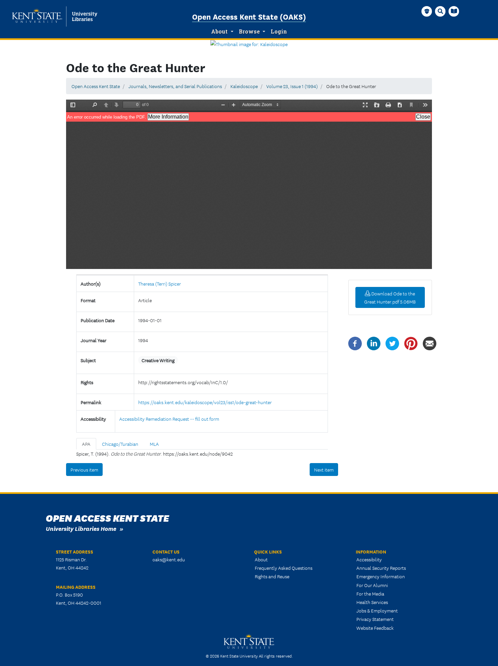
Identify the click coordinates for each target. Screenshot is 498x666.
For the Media (370, 593)
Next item (324, 469)
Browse (249, 31)
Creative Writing (158, 360)
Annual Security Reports (381, 567)
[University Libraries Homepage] (454, 11)
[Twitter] (392, 343)
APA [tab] (86, 444)
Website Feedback (375, 627)
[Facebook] (355, 343)
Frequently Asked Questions (283, 567)
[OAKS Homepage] (427, 11)
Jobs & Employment (377, 610)
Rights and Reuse (272, 576)
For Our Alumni (372, 585)
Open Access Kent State (95, 86)
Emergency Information (380, 576)
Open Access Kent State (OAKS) (249, 16)
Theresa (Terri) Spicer (159, 283)
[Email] (429, 343)
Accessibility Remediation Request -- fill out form (169, 418)
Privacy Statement (375, 619)
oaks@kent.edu (168, 559)
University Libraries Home (81, 528)
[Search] (440, 11)
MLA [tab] (154, 444)
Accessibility (369, 559)
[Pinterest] (411, 343)
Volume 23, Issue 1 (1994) (292, 86)
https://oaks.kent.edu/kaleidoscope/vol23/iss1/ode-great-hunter (205, 402)
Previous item (84, 469)
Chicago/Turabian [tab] (120, 444)
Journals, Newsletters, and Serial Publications (175, 86)
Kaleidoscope (244, 86)
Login (279, 31)
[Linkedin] (373, 343)
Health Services (372, 602)
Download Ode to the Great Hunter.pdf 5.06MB (390, 297)
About (219, 31)
